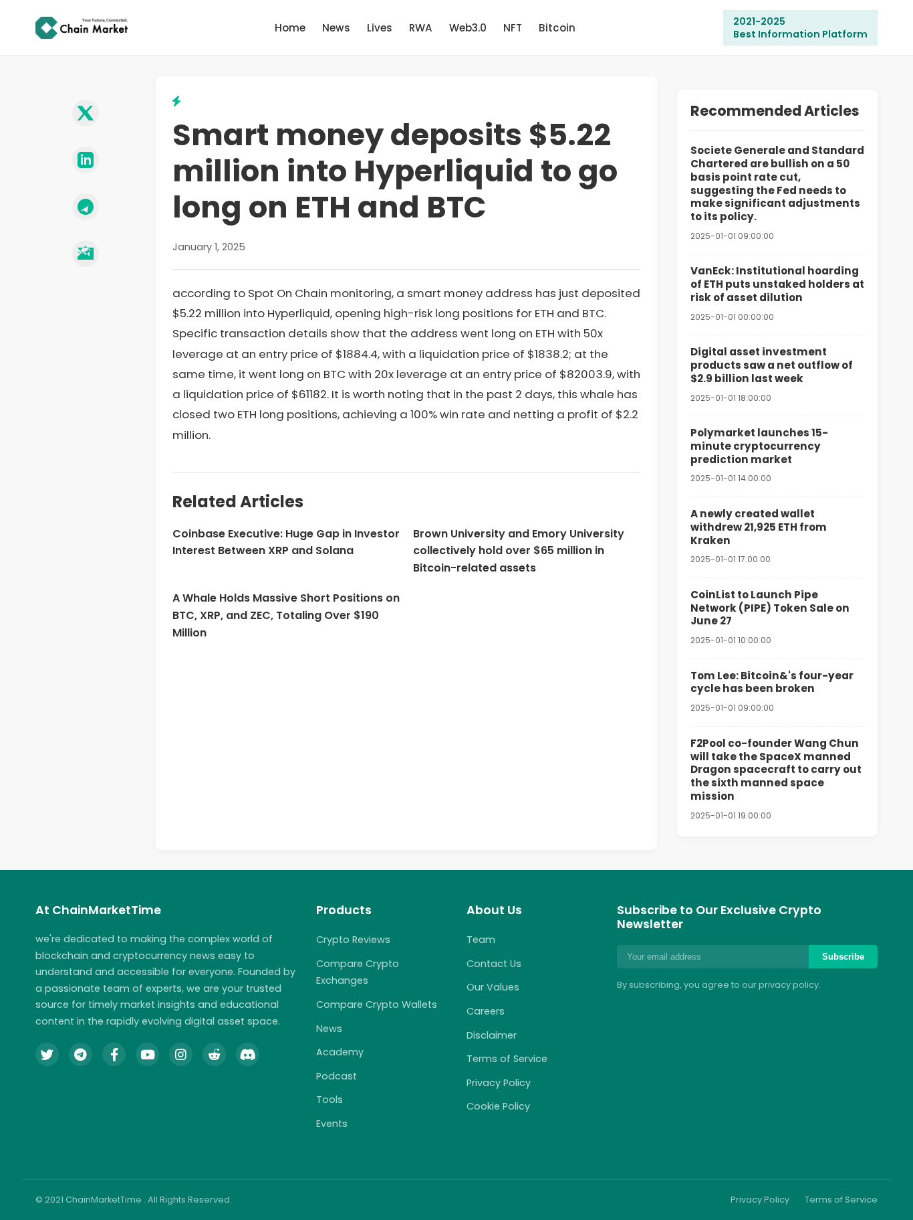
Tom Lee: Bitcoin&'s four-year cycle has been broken (772, 682)
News (336, 28)
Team (481, 939)
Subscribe (843, 957)
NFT (512, 28)
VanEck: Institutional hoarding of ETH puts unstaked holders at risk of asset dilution (777, 284)
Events (332, 1123)
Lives (379, 28)
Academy (340, 1052)
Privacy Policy (499, 1083)
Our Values (493, 987)
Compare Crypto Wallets (376, 1004)
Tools (329, 1099)
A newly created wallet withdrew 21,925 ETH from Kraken (758, 527)
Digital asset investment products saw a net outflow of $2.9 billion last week (771, 365)
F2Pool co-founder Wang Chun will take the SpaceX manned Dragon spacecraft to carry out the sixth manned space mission (776, 769)
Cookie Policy (498, 1106)
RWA (420, 28)
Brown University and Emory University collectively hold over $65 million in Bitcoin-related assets (518, 551)
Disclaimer (492, 1035)
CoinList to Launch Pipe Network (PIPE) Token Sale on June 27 (770, 608)
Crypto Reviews (353, 939)
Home (290, 28)
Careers (486, 1011)
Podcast (336, 1076)
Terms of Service (507, 1058)
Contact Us (494, 963)
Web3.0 (468, 28)
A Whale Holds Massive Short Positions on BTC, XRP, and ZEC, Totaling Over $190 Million (286, 615)
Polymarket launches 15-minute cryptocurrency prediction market (759, 446)
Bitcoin (557, 28)
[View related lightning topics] (176, 101)
